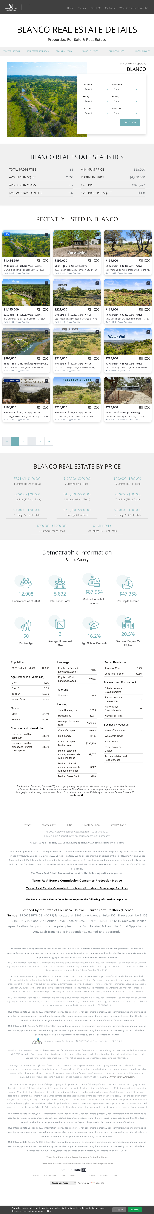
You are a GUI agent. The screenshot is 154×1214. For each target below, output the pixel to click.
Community (104, 1175)
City (82, 1175)
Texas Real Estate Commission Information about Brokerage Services (77, 1163)
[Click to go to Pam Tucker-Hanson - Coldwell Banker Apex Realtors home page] (13, 6)
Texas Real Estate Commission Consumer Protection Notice (77, 880)
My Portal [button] (110, 8)
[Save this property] (46, 234)
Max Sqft (116, 108)
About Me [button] (96, 8)
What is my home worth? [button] (133, 8)
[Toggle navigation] (26, 7)
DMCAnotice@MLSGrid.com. (121, 1077)
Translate (99, 1183)
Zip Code (92, 1175)
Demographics (116, 51)
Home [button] (70, 8)
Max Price (117, 84)
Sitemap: (36, 1175)
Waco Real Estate (50, 1175)
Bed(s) (86, 96)
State (63, 1175)
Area (115, 1175)
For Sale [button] (82, 8)
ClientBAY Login (91, 824)
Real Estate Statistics (38, 51)
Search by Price (90, 51)
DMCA (69, 824)
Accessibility (48, 824)
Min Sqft (87, 108)
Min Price (87, 84)
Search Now (130, 122)
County (73, 1175)
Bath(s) (115, 96)
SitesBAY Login (118, 824)
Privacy (27, 824)
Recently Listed (64, 51)
